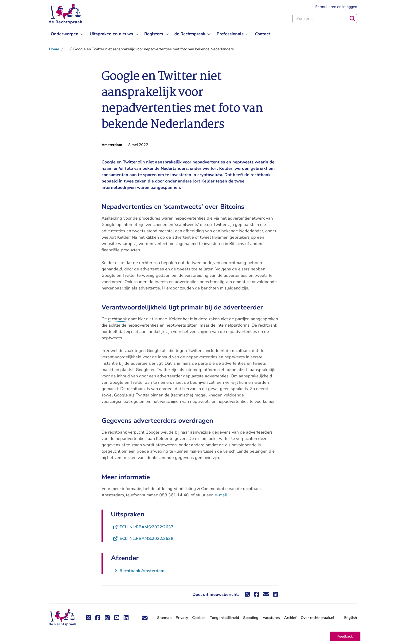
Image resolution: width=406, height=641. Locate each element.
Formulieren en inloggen (336, 6)
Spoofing (250, 617)
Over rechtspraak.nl (317, 617)
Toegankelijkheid (224, 617)
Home (54, 49)
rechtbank (117, 319)
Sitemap (164, 617)
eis (197, 438)
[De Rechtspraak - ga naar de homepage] (65, 14)
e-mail (221, 495)
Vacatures (271, 618)
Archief (290, 617)
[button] (345, 636)
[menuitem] (67, 34)
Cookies (199, 617)
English (350, 617)
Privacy (182, 617)
